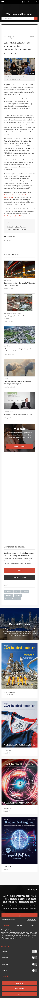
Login (36, 2)
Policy (9, 280)
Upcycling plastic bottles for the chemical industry (17, 317)
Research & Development (11, 37)
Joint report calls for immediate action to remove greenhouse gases (17, 383)
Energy (17, 591)
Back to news (11, 236)
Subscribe (27, 2)
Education (10, 411)
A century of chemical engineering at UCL (18, 414)
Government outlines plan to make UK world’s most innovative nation (19, 284)
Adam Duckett (20, 227)
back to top (31, 889)
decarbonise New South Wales (13, 216)
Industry (9, 346)
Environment (11, 379)
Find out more (19, 446)
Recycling (18, 595)
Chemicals (8, 595)
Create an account (19, 577)
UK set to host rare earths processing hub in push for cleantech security (18, 350)
